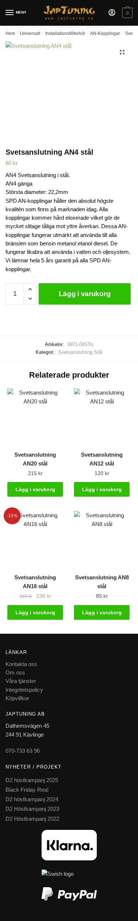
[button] (122, 52)
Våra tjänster (21, 681)
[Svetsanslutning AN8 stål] (102, 538)
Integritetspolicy (24, 690)
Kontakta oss (21, 664)
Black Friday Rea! (27, 790)
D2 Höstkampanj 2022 (32, 819)
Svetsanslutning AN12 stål (102, 459)
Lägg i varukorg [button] (35, 489)
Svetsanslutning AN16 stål (35, 581)
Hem (10, 33)
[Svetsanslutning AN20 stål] (35, 416)
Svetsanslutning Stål (80, 352)
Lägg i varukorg (85, 294)
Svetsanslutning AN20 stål (35, 459)
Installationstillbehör (65, 33)
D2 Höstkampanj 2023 (32, 809)
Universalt (30, 33)
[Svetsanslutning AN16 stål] (35, 538)
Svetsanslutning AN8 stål (102, 581)
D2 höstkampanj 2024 (32, 799)
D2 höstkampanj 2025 (32, 780)
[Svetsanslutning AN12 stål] (102, 416)
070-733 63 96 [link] (23, 751)
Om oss (15, 672)
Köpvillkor (17, 698)
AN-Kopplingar (105, 33)
